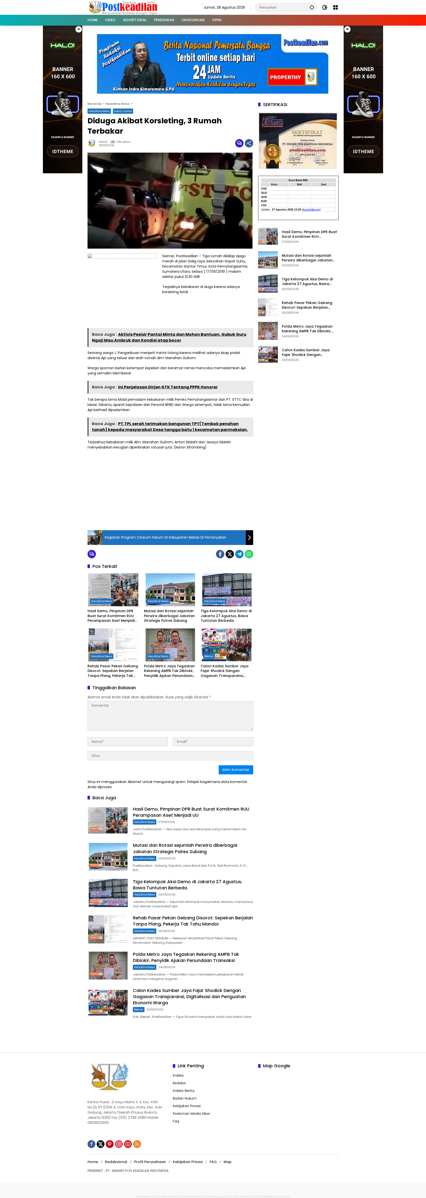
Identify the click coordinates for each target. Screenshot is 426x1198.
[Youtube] (128, 1144)
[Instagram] (119, 1144)
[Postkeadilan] (124, 7)
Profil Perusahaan (150, 1161)
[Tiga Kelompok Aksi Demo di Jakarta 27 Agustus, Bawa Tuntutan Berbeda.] (227, 589)
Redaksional (116, 1161)
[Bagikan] (249, 143)
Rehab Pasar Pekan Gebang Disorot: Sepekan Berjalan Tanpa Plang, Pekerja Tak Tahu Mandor (113, 671)
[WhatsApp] (249, 554)
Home (93, 1161)
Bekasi (208, 656)
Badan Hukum (185, 1098)
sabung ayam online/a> (225, 1196)
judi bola (278, 1196)
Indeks (178, 1075)
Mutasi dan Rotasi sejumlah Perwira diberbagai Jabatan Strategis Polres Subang (169, 616)
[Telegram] (239, 554)
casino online (247, 1196)
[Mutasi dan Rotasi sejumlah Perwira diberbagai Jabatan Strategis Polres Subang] (170, 589)
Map (227, 1161)
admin (103, 142)
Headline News (99, 111)
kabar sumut (123, 111)
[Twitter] (230, 554)
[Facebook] (220, 554)
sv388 (259, 1196)
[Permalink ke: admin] (93, 143)
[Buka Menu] (335, 7)
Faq (176, 1121)
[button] (312, 7)
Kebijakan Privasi (187, 1105)
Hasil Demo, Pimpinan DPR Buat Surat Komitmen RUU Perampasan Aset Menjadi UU (111, 616)
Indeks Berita (184, 1090)
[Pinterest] (110, 1144)
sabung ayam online (148, 1196)
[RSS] (137, 1144)
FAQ (213, 1161)
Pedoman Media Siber (191, 1113)
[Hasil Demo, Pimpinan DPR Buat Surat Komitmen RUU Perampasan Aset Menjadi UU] (114, 589)
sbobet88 (267, 1196)
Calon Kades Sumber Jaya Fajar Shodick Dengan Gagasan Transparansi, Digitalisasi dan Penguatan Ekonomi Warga (225, 671)
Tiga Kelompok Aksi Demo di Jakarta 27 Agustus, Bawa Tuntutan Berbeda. (226, 616)
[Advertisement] (170, 489)
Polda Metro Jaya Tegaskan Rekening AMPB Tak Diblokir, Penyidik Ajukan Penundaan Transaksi (169, 671)
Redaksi (179, 1083)
